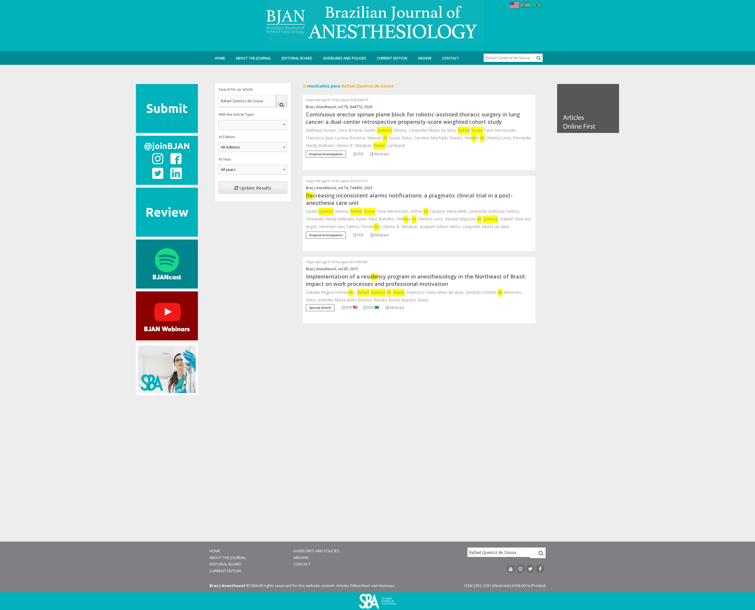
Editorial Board (297, 58)
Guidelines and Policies (344, 58)
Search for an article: (236, 89)
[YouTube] (511, 569)
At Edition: (227, 136)
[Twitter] (530, 569)
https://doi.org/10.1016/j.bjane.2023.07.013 (336, 181)
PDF (360, 153)
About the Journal (253, 58)
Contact (450, 58)
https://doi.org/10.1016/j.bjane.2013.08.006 (336, 262)
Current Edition (392, 58)
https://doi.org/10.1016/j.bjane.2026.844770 (337, 100)
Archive (424, 58)
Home (220, 58)
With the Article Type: (237, 114)
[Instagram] (520, 569)
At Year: (225, 159)
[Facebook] (540, 569)
